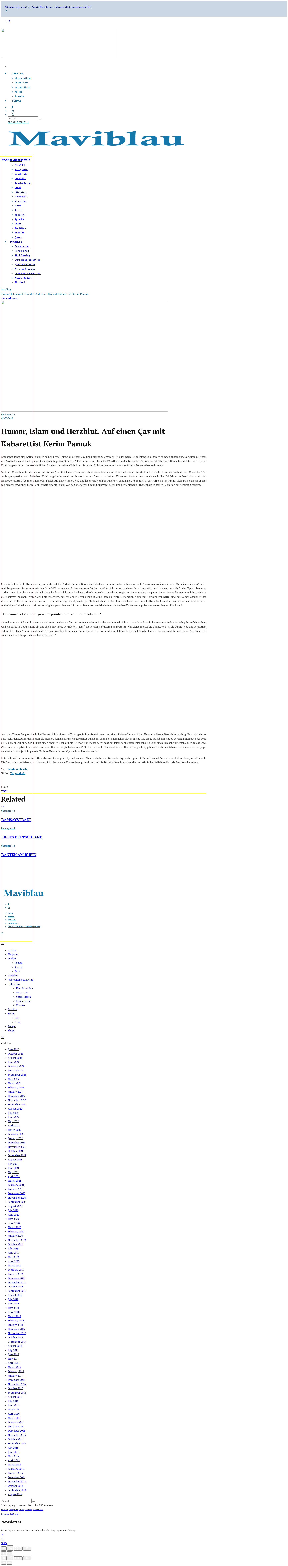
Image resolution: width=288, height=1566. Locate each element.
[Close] (4, 1548)
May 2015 (13, 1456)
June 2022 (13, 1117)
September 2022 (17, 1104)
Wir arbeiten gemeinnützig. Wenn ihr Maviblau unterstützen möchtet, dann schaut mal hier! (48, 7)
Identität (28, 1509)
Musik (21, 1509)
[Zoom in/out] (27, 1549)
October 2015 (15, 1439)
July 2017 (13, 1350)
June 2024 (13, 1062)
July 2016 (13, 1401)
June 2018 (13, 1303)
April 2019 (14, 1261)
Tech (17, 971)
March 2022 (14, 1129)
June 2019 (13, 1252)
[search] (40, 119)
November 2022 (17, 1100)
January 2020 (15, 1235)
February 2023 (16, 1087)
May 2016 (13, 1409)
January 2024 (15, 1070)
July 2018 (13, 1299)
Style (11, 1013)
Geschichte (38, 1509)
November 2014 (17, 1481)
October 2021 (15, 1151)
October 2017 (15, 1337)
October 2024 (15, 1053)
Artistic (12, 950)
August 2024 (15, 1057)
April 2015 (14, 1460)
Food (17, 1022)
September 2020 (17, 1201)
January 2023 (15, 1091)
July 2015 (13, 1447)
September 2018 (17, 1290)
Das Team (22, 992)
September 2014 (17, 1490)
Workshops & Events (16, 159)
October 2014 (15, 1485)
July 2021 (13, 1163)
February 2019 (16, 1269)
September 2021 (17, 1155)
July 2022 (13, 1113)
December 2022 (16, 1096)
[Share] (4, 1543)
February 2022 (16, 1134)
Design (12, 958)
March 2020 (14, 1227)
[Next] (9, 1553)
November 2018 (17, 1282)
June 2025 (13, 1049)
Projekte (13, 975)
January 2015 (15, 1473)
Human (19, 962)
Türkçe (16, 100)
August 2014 (15, 1494)
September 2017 (17, 1341)
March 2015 (14, 1464)
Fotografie (13, 1509)
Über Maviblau (23, 78)
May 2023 (13, 1079)
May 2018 (13, 1307)
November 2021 (17, 1146)
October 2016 (15, 1388)
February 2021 (16, 1184)
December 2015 (16, 1430)
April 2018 (14, 1312)
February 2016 (16, 1422)
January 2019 (15, 1274)
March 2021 (14, 1180)
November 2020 (17, 1197)
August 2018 (15, 1295)
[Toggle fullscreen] (18, 1549)
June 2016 (13, 1405)
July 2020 (13, 1210)
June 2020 (13, 1214)
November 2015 (17, 1435)
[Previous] (3, 1553)
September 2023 (17, 1074)
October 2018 (15, 1286)
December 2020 (16, 1193)
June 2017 (13, 1354)
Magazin (13, 954)
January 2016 (15, 1426)
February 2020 (16, 1231)
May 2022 (13, 1121)
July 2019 (13, 1248)
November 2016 (17, 1384)
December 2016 (16, 1379)
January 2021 (15, 1189)
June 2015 (13, 1452)
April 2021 (14, 1176)
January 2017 (15, 1375)
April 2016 (14, 1413)
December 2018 (16, 1278)
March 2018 (14, 1316)
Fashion (12, 1009)
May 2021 (13, 1172)
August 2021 (15, 1159)
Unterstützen (22, 87)
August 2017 (15, 1345)
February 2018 (16, 1320)
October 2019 (15, 1244)
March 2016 (14, 1418)
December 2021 (16, 1142)
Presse (18, 91)
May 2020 (13, 1218)
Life (17, 1017)
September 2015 (17, 1443)
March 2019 (14, 1265)
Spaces (19, 967)
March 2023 (14, 1083)
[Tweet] (2, 1543)
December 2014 (16, 1477)
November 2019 (17, 1240)
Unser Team (21, 82)
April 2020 (14, 1223)
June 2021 (13, 1168)
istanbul (4, 1509)
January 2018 (15, 1324)
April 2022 (14, 1125)
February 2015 (16, 1468)
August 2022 (15, 1108)
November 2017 (17, 1333)
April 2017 (14, 1362)
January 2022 (15, 1138)
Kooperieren (23, 1001)
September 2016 (17, 1392)
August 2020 (15, 1206)
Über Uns (18, 73)
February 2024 (16, 1066)
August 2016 (15, 1396)
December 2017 (16, 1329)
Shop (11, 1030)
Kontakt (20, 1005)
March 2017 (14, 1367)
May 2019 (13, 1257)
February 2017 (16, 1371)
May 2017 (13, 1358)
